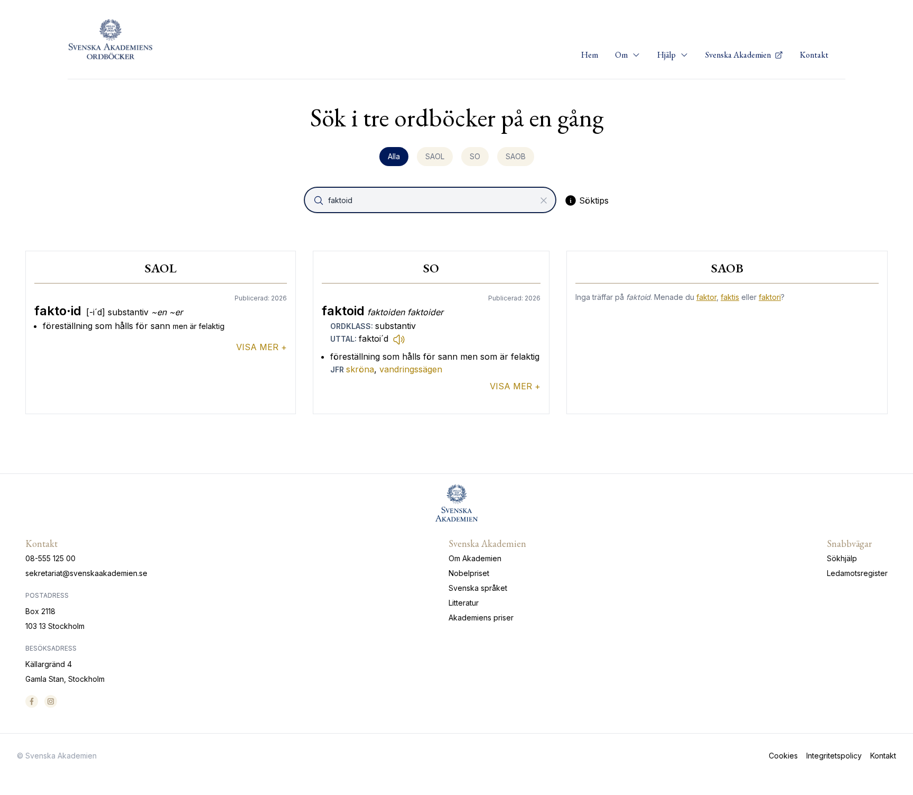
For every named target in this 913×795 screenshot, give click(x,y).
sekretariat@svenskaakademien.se (86, 573)
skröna (360, 369)
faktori (770, 297)
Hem (589, 54)
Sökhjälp (842, 558)
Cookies (783, 755)
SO (475, 156)
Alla (394, 156)
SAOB (516, 156)
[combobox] (431, 200)
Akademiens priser (481, 617)
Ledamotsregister (857, 573)
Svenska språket (478, 587)
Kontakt (814, 54)
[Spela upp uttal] (399, 339)
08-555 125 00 (50, 558)
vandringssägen (410, 369)
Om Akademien (475, 558)
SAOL (434, 156)
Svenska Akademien (738, 54)
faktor (706, 297)
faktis (730, 297)
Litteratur (464, 602)
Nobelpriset (469, 573)
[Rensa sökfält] (543, 200)
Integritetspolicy (834, 755)
